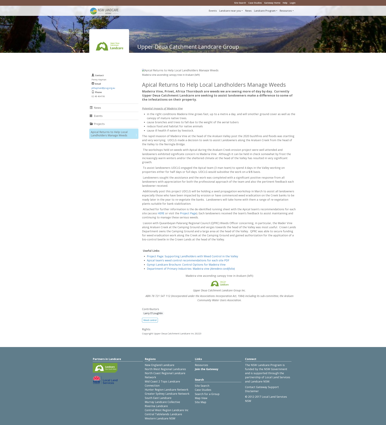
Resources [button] (286, 10)
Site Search (240, 2)
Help (285, 2)
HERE (161, 213)
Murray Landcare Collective (162, 402)
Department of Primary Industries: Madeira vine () (191, 268)
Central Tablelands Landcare (163, 414)
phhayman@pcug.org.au (103, 88)
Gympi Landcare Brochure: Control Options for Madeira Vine (186, 264)
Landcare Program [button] (264, 10)
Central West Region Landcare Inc (166, 410)
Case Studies (255, 2)
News (248, 10)
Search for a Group (207, 394)
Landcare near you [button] (230, 10)
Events (213, 10)
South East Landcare (158, 398)
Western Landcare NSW (160, 418)
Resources (201, 365)
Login (293, 2)
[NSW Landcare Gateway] (104, 11)
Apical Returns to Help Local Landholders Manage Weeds (109, 133)
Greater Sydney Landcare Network (167, 393)
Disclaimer (252, 391)
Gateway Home (272, 2)
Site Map (200, 402)
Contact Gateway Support (262, 387)
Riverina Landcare (156, 406)
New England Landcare (159, 365)
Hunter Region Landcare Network (166, 389)
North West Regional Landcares (165, 369)
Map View (201, 398)
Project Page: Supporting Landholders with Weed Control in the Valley (192, 256)
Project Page (188, 213)
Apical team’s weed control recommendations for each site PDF (188, 260)
